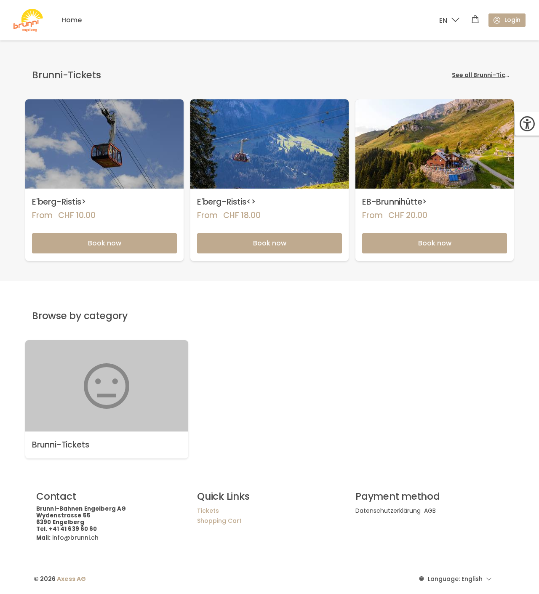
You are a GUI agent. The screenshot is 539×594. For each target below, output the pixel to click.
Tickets (208, 510)
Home (71, 20)
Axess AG (71, 579)
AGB (430, 510)
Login (512, 20)
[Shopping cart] (475, 20)
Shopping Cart (219, 521)
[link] (104, 180)
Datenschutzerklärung (388, 510)
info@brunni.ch (75, 537)
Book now (104, 243)
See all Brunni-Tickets (485, 75)
